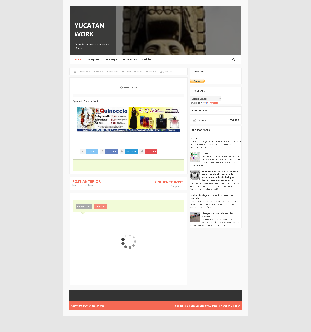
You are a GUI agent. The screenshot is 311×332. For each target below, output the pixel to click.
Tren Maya (110, 59)
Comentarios (84, 206)
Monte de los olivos (82, 185)
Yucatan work (90, 29)
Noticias (146, 59)
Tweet (91, 151)
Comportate (176, 186)
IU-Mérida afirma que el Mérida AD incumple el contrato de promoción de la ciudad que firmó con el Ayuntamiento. (220, 176)
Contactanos (129, 59)
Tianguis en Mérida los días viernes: (218, 215)
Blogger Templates (184, 305)
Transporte (93, 59)
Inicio (78, 59)
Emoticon (100, 206)
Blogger (235, 305)
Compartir (111, 151)
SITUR (205, 153)
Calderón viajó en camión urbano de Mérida (212, 197)
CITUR (194, 138)
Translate (213, 102)
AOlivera (212, 305)
